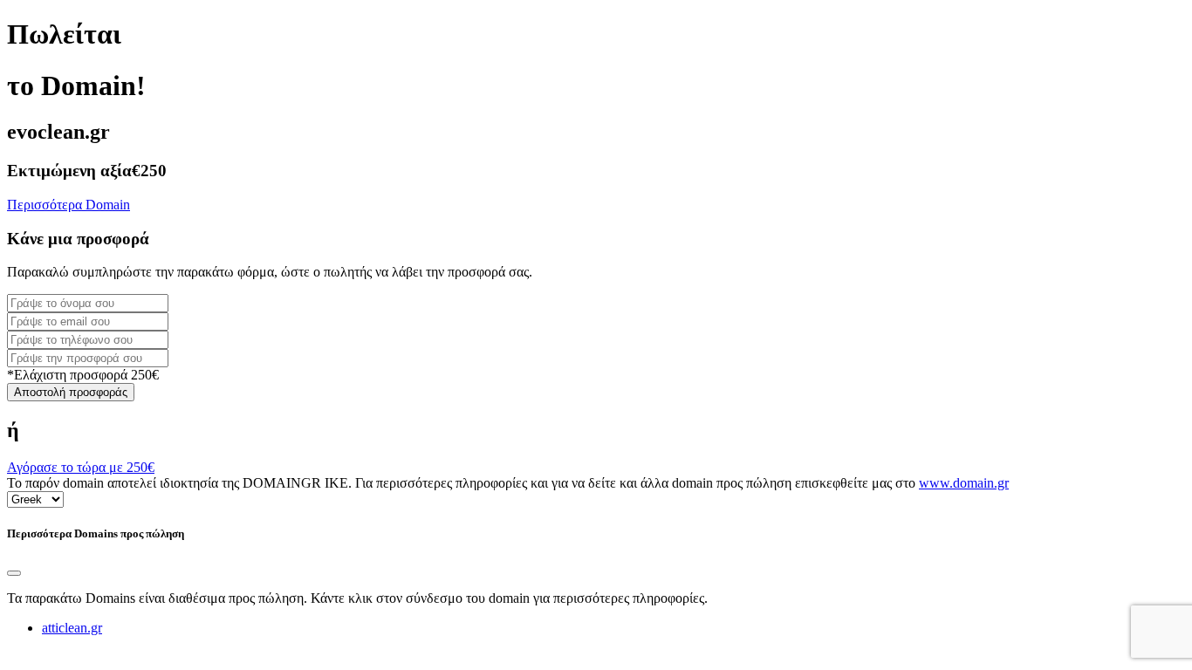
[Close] (14, 573)
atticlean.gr (72, 627)
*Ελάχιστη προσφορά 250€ (83, 374)
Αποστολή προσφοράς (70, 392)
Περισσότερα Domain (68, 204)
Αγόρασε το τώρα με (80, 467)
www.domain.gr (964, 482)
